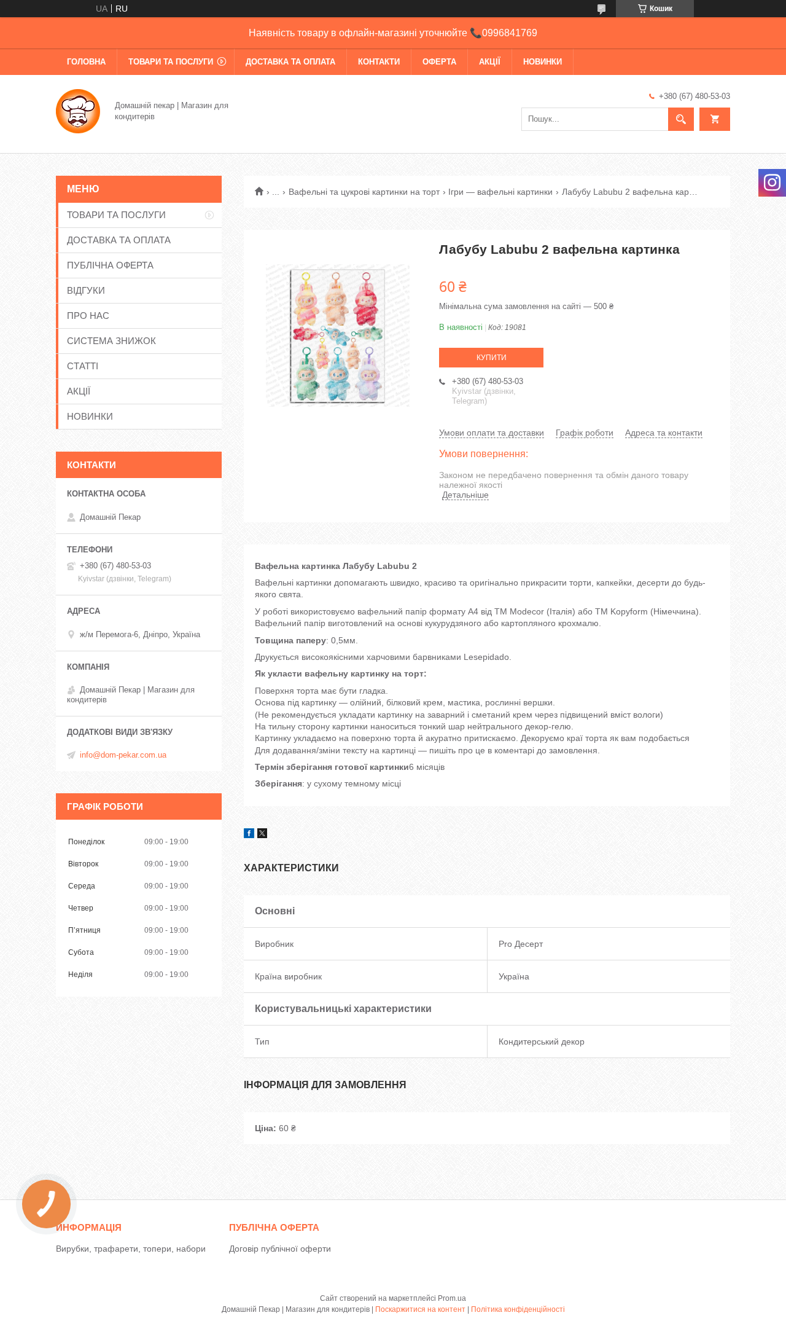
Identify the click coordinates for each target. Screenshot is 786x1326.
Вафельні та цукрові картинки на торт (364, 192)
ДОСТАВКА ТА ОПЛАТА (290, 61)
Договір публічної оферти (280, 1248)
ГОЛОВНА (86, 61)
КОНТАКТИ (379, 61)
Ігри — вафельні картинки (500, 192)
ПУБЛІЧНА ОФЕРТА (110, 265)
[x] (262, 835)
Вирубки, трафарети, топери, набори (131, 1248)
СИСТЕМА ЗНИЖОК (111, 340)
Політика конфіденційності (518, 1309)
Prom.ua (452, 1298)
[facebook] (249, 835)
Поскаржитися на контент (420, 1309)
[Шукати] (681, 119)
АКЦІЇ (489, 61)
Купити (492, 357)
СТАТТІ (82, 366)
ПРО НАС (88, 315)
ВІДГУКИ (86, 290)
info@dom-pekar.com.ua (123, 754)
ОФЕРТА (439, 61)
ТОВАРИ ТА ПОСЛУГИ (170, 61)
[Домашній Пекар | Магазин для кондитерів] (78, 110)
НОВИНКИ (542, 61)
